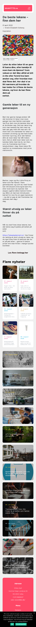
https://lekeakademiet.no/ (13, 235)
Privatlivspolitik (21, 624)
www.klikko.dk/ (20, 600)
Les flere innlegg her (18, 253)
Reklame (18, 610)
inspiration (7, 31)
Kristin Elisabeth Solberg (14, 28)
